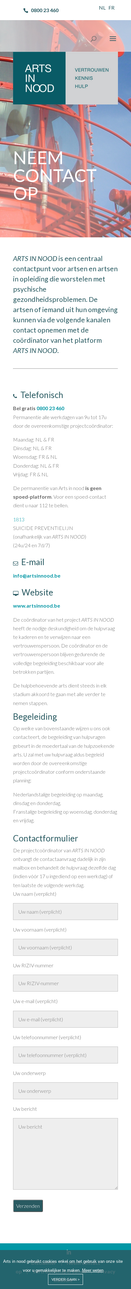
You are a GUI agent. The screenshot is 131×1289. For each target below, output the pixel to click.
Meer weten (92, 1270)
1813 (18, 519)
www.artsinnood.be (36, 605)
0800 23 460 (50, 408)
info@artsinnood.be (36, 575)
